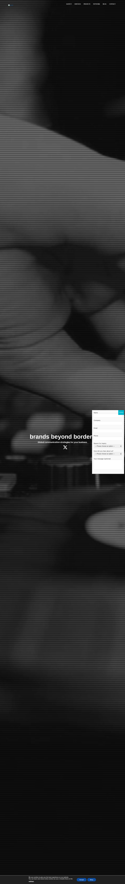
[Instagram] (54, 447)
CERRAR (121, 412)
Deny (91, 879)
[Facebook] (59, 447)
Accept (81, 879)
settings (31, 881)
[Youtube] (70, 447)
